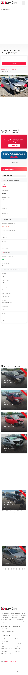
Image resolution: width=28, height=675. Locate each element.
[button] (2, 85)
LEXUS (17, 646)
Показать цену (14, 145)
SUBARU (4, 651)
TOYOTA (8, 69)
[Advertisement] (14, 27)
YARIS (12, 69)
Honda (4, 644)
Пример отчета (14, 162)
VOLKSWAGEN (6, 653)
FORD (16, 641)
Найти (14, 63)
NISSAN (17, 648)
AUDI (3, 639)
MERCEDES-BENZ (7, 648)
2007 (16, 69)
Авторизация (7, 9)
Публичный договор (8, 631)
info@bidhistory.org (10, 661)
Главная (3, 69)
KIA (3, 646)
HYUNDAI (18, 644)
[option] (14, 500)
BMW (16, 639)
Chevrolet (5, 641)
